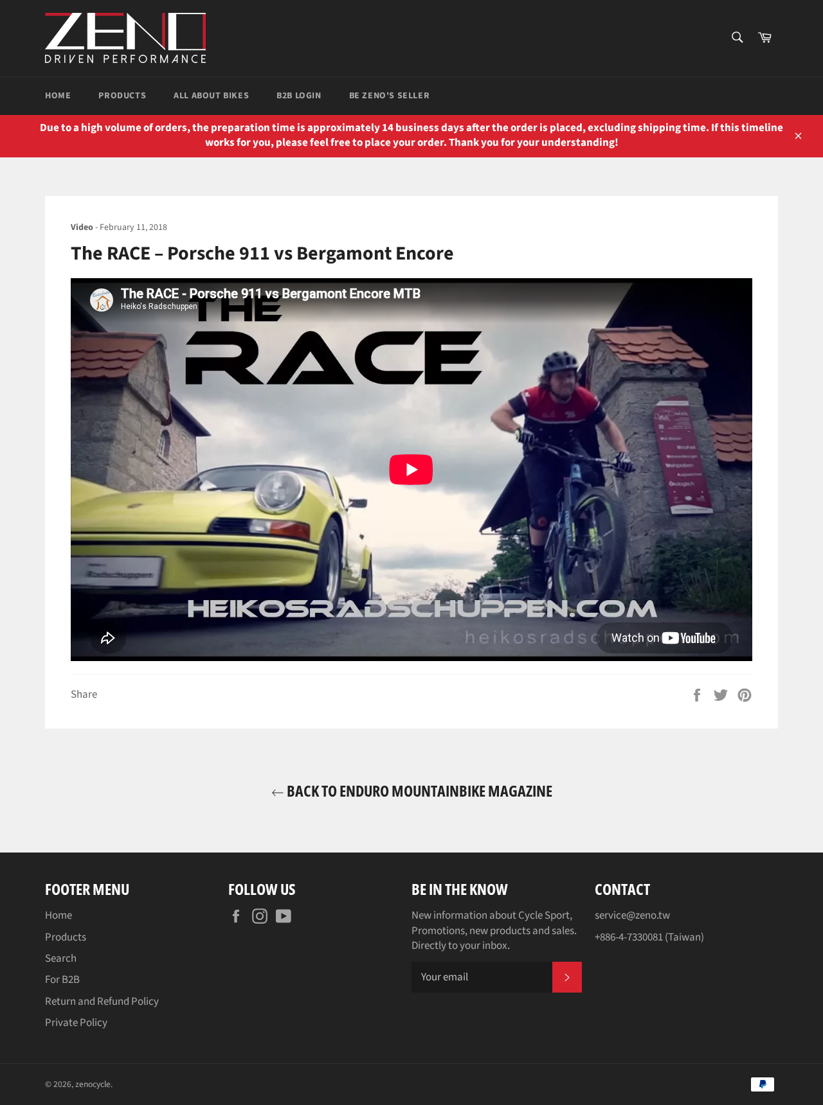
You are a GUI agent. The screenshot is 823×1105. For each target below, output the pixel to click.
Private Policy (76, 1022)
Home (58, 95)
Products (122, 95)
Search (61, 958)
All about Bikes (211, 95)
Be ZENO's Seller (389, 95)
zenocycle (93, 1084)
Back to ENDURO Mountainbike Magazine (418, 790)
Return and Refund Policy (102, 1001)
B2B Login (298, 95)
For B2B (62, 979)
